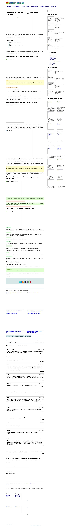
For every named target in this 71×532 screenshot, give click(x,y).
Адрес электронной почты (12, 466)
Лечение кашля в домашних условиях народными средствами (34, 332)
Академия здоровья (9, 524)
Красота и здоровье (52, 59)
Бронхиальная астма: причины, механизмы (16, 42)
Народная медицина (52, 57)
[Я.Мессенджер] (20, 282)
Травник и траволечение (53, 58)
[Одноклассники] (23, 282)
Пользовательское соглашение (37, 488)
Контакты (8, 488)
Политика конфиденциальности (35, 525)
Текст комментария (10, 473)
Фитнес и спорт (51, 64)
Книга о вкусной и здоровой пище (56, 61)
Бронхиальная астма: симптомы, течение (15, 44)
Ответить (42, 353)
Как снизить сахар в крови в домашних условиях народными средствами (35, 311)
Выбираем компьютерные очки (37, 342)
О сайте (12, 488)
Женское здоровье (25, 6)
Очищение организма (44, 6)
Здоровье (9, 6)
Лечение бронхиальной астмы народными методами (17, 45)
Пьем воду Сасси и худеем (12, 342)
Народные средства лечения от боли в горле (14, 332)
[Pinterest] (30, 282)
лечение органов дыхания (19, 336)
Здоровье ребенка (34, 6)
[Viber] (27, 282)
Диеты (50, 62)
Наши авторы (53, 6)
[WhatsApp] (28, 282)
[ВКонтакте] (21, 282)
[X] (25, 282)
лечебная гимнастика (10, 336)
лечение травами (28, 336)
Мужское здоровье (16, 6)
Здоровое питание (12, 47)
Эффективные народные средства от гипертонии (13, 311)
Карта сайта (17, 488)
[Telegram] (24, 282)
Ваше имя (8, 462)
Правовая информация (25, 488)
